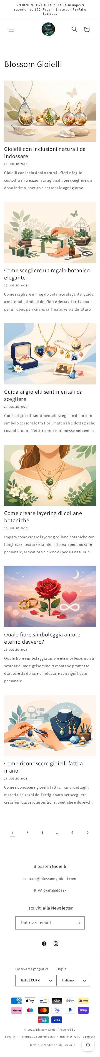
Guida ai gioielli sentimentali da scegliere (43, 395)
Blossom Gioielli (47, 1029)
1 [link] (12, 832)
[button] (11, 29)
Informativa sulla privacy (77, 1036)
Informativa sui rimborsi (38, 1036)
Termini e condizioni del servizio (52, 1044)
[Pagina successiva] (87, 832)
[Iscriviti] (78, 922)
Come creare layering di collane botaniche (43, 516)
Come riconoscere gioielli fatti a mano (43, 767)
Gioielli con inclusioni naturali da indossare (45, 152)
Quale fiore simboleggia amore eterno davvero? (42, 638)
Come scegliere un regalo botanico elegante (47, 274)
